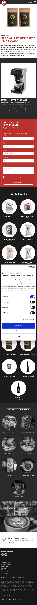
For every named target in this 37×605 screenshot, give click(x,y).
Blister (3, 570)
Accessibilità (4, 577)
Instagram (5, 554)
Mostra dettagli (27, 319)
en (31, 2)
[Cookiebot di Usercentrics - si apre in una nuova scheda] (27, 267)
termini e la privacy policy (17, 177)
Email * (5, 150)
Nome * (5, 135)
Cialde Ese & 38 (5, 566)
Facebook (2, 554)
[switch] (32, 302)
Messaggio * (6, 165)
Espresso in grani (6, 564)
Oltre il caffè (4, 573)
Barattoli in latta (5, 563)
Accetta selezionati (18, 331)
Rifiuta (18, 336)
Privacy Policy (12, 577)
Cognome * (6, 143)
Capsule (3, 568)
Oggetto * (6, 158)
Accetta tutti (18, 325)
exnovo (8, 603)
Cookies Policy (21, 577)
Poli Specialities (5, 572)
